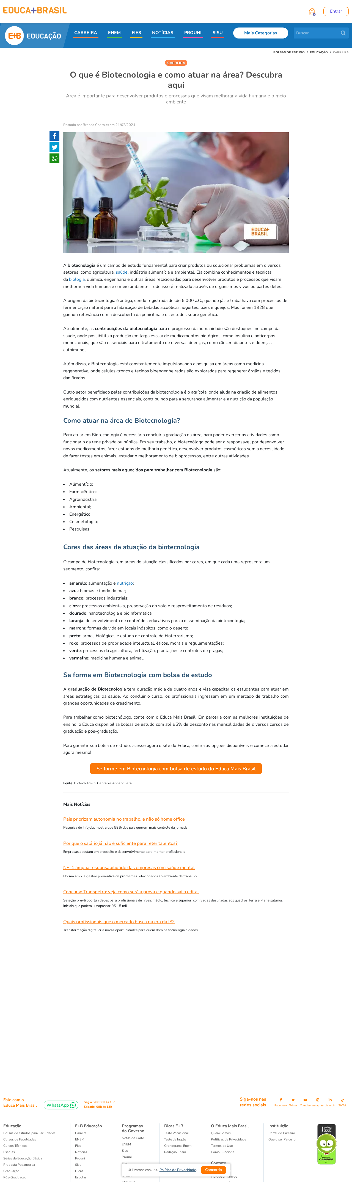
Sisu (125, 1150)
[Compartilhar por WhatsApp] (54, 159)
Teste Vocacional (176, 1133)
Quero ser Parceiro (282, 1139)
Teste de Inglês (175, 1139)
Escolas (9, 1152)
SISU (218, 33)
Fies (78, 1145)
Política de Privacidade (178, 1169)
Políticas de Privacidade (228, 1139)
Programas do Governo (133, 1128)
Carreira (80, 1133)
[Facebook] (54, 137)
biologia (77, 279)
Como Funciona (222, 1152)
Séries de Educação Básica (22, 1158)
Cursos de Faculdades (19, 1139)
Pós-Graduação (14, 1177)
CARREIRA (85, 33)
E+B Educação (88, 1126)
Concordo (213, 1169)
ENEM (114, 33)
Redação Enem (175, 1152)
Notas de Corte (133, 1138)
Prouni (80, 1158)
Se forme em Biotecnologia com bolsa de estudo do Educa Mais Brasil (176, 768)
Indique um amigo (224, 1176)
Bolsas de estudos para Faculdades (29, 1133)
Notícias (81, 1152)
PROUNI (193, 33)
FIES (136, 33)
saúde (122, 272)
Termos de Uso (222, 1145)
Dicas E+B (173, 1126)
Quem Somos (221, 1133)
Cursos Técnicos (15, 1145)
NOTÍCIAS (162, 33)
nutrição (125, 583)
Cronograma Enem (177, 1145)
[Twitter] (54, 148)
